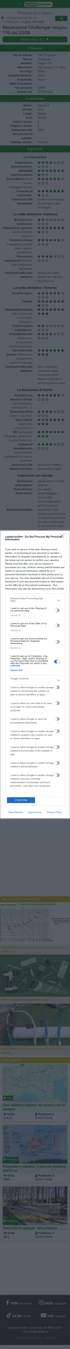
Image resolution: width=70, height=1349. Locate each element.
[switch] (57, 610)
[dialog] (35, 674)
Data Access (35, 812)
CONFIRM (21, 800)
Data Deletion (15, 812)
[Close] (63, 537)
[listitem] (35, 600)
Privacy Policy (54, 812)
